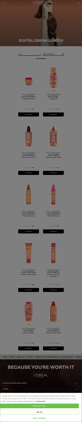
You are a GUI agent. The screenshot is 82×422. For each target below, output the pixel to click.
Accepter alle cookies (39, 406)
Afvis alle (39, 412)
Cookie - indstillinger (39, 418)
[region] (41, 407)
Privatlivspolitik (40, 401)
